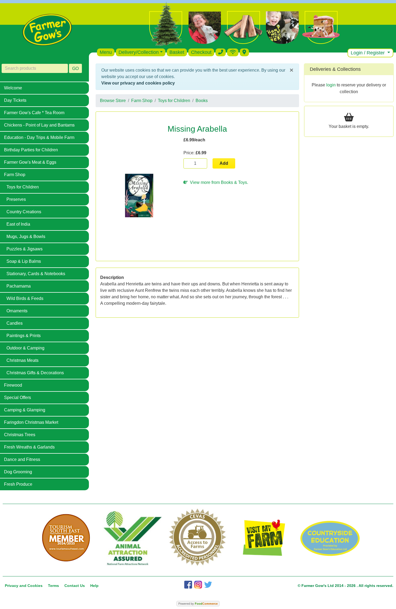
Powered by (198, 603)
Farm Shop (14, 174)
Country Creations (23, 211)
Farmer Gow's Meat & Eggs (30, 162)
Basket (176, 52)
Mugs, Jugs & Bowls (25, 236)
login (331, 85)
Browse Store (113, 100)
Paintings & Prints (23, 335)
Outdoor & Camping (25, 348)
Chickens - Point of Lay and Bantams (39, 125)
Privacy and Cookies (24, 585)
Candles (14, 323)
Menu (106, 52)
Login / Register (368, 52)
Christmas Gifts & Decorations (35, 372)
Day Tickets (15, 100)
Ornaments (16, 311)
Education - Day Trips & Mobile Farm (39, 137)
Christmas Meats (22, 360)
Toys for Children (22, 187)
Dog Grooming (18, 472)
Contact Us (74, 585)
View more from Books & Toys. (218, 182)
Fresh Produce (18, 484)
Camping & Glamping (24, 410)
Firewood (13, 385)
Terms (53, 585)
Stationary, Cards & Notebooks (35, 273)
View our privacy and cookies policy (138, 83)
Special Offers (17, 397)
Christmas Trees (19, 434)
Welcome (13, 88)
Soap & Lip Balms (23, 261)
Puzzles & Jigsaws (24, 249)
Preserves (16, 199)
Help (94, 585)
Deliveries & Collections (335, 69)
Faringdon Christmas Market (31, 422)
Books (202, 100)
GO (75, 68)
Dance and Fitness (22, 459)
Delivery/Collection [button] (139, 52)
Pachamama (18, 286)
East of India (18, 224)
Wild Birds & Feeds (24, 298)
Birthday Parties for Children (31, 150)
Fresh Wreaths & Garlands (29, 447)
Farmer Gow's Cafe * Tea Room (34, 112)
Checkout (201, 52)
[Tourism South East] (66, 538)
